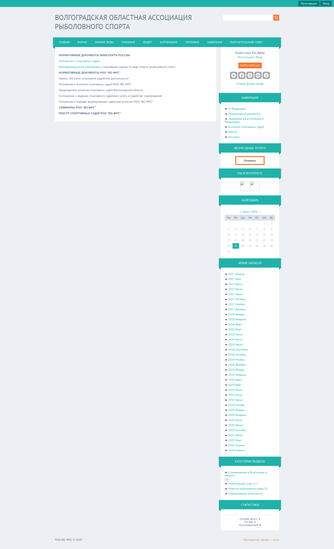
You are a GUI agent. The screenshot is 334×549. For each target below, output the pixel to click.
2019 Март (235, 379)
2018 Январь (236, 314)
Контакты (234, 136)
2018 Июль (235, 339)
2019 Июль (235, 394)
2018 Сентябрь (238, 349)
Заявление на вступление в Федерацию (244, 120)
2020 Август (235, 425)
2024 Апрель (236, 450)
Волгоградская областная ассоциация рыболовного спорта (123, 22)
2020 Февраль (237, 415)
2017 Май (234, 279)
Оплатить (250, 160)
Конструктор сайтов (256, 539)
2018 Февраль (237, 319)
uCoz (276, 539)
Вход (326, 3)
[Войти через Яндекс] (250, 75)
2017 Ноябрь (236, 304)
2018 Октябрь (237, 354)
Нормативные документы (244, 113)
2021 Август (235, 435)
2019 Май (234, 384)
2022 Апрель (236, 445)
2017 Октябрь (237, 299)
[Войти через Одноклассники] (266, 75)
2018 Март (235, 324)
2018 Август (235, 344)
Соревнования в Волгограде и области (246, 474)
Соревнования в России (243, 493)
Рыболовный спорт (240, 483)
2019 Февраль (237, 374)
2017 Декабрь (237, 309)
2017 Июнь (235, 284)
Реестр (232, 131)
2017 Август (235, 294)
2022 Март (235, 440)
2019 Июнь (235, 389)
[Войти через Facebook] (241, 75)
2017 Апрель (236, 274)
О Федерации (237, 108)
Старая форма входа (249, 83)
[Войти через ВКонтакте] (233, 75)
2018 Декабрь (237, 364)
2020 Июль (235, 420)
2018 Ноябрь (236, 359)
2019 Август (235, 399)
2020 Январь (236, 410)
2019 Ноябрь (236, 404)
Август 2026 (250, 211)
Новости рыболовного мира (246, 488)
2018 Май (234, 329)
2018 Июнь (235, 334)
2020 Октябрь (237, 430)
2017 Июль (235, 289)
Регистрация (309, 3)
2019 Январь (236, 369)
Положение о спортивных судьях (80, 61)
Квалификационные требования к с (81, 66)
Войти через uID (250, 65)
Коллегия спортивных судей (246, 126)
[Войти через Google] (258, 75)
